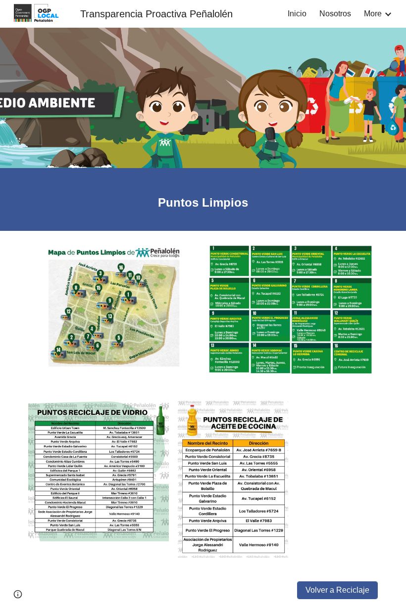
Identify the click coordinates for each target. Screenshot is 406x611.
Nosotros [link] (335, 13)
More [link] (373, 13)
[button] (18, 594)
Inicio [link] (297, 13)
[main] (203, 199)
